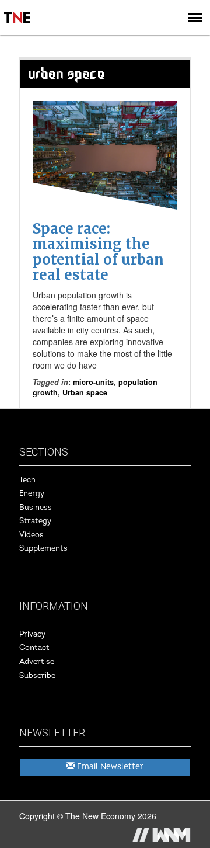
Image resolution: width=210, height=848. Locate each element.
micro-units (93, 382)
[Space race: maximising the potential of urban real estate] (105, 155)
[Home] (17, 9)
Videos (31, 535)
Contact (34, 647)
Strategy (35, 521)
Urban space (84, 392)
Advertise (36, 661)
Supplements (43, 548)
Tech (27, 480)
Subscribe (37, 675)
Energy (31, 493)
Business (35, 507)
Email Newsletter (109, 766)
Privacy (32, 634)
